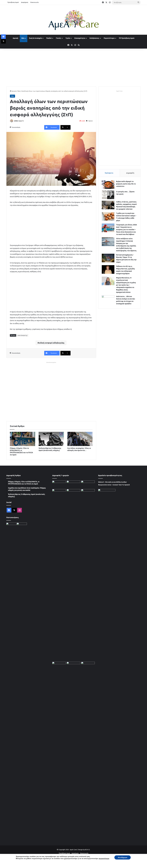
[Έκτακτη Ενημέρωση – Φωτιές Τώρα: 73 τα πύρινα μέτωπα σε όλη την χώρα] (108, 258)
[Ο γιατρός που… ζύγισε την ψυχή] (108, 194)
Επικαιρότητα (79, 38)
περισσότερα (104, 858)
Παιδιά (48, 38)
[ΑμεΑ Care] (73, 20)
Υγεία (67, 38)
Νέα (22, 38)
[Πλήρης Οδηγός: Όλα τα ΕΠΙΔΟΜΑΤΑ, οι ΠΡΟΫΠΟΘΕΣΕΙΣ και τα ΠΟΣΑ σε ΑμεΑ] (22, 439)
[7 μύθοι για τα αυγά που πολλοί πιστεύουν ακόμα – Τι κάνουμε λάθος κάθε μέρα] (108, 216)
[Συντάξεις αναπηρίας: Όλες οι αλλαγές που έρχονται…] (80, 439)
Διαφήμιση (24, 2)
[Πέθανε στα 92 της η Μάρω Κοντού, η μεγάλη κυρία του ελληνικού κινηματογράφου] (108, 269)
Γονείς (58, 38)
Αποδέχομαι (122, 857)
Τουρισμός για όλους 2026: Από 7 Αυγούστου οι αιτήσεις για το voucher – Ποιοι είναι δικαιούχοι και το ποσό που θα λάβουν (126, 229)
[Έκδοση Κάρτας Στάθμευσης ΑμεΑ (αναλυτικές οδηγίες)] (51, 439)
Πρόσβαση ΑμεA (127, 38)
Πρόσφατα (109, 173)
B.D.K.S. (87, 849)
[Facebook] (3, 36)
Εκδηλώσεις (94, 38)
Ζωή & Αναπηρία (35, 38)
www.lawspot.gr (22, 335)
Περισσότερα (109, 38)
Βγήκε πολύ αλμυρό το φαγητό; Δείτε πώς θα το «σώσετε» (126, 184)
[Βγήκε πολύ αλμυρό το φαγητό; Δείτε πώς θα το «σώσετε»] (108, 184)
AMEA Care (18, 121)
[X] (3, 41)
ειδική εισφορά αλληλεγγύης (51, 343)
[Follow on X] (23, 121)
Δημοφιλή (130, 173)
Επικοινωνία (34, 2)
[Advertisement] (73, 67)
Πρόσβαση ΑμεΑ (13, 2)
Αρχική (15, 38)
